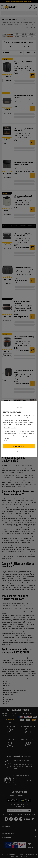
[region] (19, 429)
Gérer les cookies (19, 451)
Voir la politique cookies (10, 427)
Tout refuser (19, 408)
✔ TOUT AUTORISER (19, 446)
